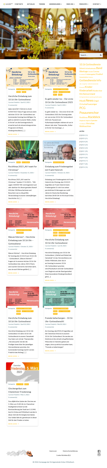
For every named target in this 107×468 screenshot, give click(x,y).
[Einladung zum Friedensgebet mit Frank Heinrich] (59, 151)
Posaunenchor (89, 112)
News (24, 92)
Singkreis (20, 232)
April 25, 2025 (25, 102)
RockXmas (25, 162)
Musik (82, 100)
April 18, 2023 (25, 324)
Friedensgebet (58, 162)
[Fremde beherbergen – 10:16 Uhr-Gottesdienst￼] (59, 297)
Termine (42, 4)
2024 (84, 142)
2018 (84, 161)
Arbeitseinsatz (90, 68)
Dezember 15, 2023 (27, 173)
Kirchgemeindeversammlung (87, 97)
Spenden (94, 120)
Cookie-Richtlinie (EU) (63, 455)
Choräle (90, 71)
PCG (82, 108)
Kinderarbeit (85, 90)
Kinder (88, 86)
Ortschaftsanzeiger (88, 104)
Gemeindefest (83, 77)
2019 (84, 158)
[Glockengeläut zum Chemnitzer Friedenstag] (22, 373)
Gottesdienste (64, 92)
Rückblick (94, 117)
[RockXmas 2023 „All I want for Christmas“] (22, 151)
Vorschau (90, 123)
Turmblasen (82, 123)
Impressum (53, 451)
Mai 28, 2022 (61, 324)
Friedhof (99, 74)
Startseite (19, 4)
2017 (84, 164)
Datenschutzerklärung (70, 451)
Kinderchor (97, 90)
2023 (84, 145)
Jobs (80, 84)
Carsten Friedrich (14, 102)
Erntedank (82, 74)
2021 (84, 151)
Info (55, 94)
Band (18, 92)
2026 (84, 135)
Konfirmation (98, 97)
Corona (96, 71)
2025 (84, 138)
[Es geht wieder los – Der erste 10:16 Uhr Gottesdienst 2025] (59, 78)
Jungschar (84, 84)
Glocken (20, 384)
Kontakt (96, 4)
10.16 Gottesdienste (24, 89)
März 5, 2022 (25, 395)
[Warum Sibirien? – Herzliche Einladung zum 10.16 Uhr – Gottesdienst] (22, 218)
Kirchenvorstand (87, 94)
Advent (82, 68)
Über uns (69, 4)
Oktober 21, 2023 (26, 246)
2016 (84, 167)
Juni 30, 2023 (61, 246)
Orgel (96, 101)
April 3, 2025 (61, 105)
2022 (84, 148)
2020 (84, 154)
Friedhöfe (83, 4)
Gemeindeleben (54, 4)
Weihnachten (85, 126)
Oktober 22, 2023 (63, 173)
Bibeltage (83, 71)
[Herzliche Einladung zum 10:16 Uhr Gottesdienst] (22, 78)
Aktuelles (31, 4)
